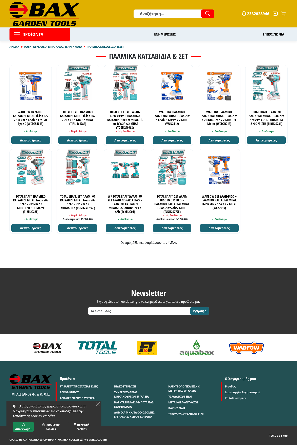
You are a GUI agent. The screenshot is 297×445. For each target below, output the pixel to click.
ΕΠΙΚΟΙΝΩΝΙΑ (273, 34)
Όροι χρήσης (17, 439)
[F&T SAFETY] (147, 347)
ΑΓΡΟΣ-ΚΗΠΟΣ (69, 392)
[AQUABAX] (196, 347)
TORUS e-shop (278, 436)
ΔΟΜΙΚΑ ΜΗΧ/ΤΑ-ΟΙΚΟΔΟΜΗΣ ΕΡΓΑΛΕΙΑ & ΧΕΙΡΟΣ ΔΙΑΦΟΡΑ (134, 414)
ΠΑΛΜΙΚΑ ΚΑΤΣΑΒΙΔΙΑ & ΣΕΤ (105, 46)
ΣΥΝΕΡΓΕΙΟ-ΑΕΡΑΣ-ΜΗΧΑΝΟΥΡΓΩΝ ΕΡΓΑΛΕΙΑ (131, 394)
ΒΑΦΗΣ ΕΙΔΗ (176, 408)
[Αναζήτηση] (207, 13)
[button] (283, 13)
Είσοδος (230, 386)
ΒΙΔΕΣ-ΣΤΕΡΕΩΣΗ (125, 386)
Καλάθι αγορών (235, 398)
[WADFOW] (246, 347)
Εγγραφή (199, 311)
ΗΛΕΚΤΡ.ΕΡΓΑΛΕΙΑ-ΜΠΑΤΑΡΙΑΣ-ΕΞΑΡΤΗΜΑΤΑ (53, 46)
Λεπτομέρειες (30, 140)
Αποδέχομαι (23, 429)
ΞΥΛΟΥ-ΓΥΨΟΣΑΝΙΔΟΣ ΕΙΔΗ (186, 414)
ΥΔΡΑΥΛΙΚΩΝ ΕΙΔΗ (180, 396)
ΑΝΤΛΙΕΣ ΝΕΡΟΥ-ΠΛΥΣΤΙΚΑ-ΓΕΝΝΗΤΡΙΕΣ (77, 400)
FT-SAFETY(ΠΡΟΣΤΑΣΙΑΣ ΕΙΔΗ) (79, 386)
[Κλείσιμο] (97, 404)
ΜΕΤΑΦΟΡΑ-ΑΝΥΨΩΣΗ (183, 402)
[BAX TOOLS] (47, 347)
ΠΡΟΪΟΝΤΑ (32, 34)
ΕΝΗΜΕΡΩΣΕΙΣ (165, 34)
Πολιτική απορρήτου (41, 439)
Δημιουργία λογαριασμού (242, 392)
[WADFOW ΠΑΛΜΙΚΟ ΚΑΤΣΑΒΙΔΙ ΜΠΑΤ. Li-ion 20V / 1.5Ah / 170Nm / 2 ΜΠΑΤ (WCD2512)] (172, 86)
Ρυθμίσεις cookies (95, 439)
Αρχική (14, 46)
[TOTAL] (97, 347)
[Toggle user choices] (275, 13)
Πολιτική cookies (68, 439)
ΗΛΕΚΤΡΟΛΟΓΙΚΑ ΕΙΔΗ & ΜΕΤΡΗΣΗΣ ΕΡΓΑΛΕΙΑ (184, 388)
